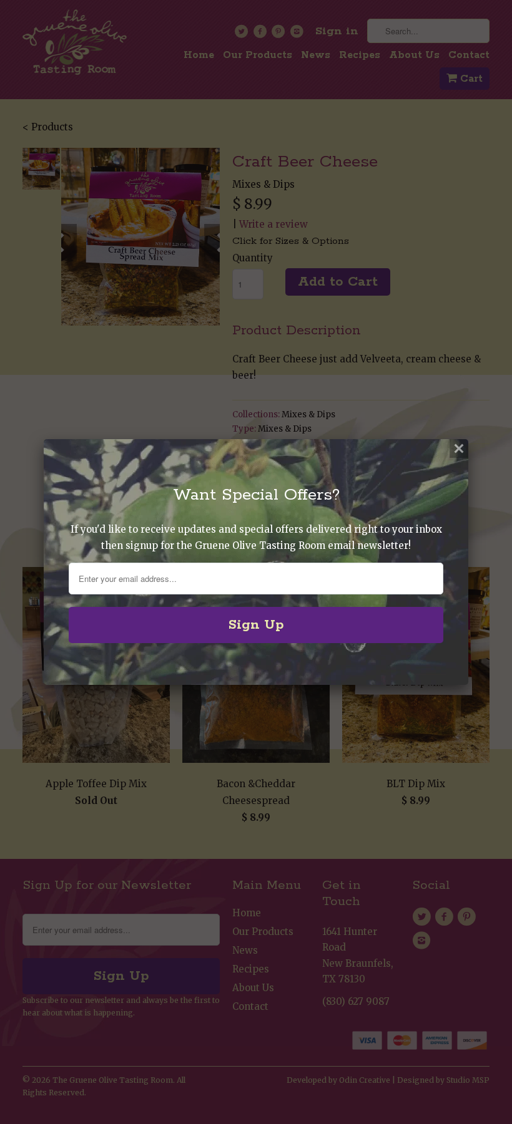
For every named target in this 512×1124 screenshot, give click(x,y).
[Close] (459, 448)
